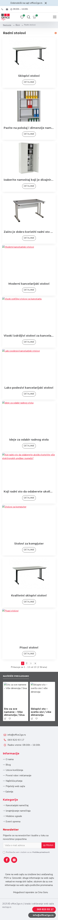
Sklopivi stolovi (29, 75)
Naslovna (7, 25)
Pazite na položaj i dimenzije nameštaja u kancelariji (29, 128)
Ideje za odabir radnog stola (29, 439)
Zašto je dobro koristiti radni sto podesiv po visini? (29, 232)
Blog (18, 25)
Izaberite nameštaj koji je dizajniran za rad (29, 179)
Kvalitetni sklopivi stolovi (29, 595)
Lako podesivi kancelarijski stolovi (28, 387)
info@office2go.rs (17, 734)
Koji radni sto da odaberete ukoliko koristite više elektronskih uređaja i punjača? (29, 491)
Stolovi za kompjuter (29, 543)
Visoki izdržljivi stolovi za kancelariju (29, 335)
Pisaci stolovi (29, 647)
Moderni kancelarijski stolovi (29, 283)
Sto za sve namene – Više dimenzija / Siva (14, 712)
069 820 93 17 (16, 740)
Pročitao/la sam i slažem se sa (28, 852)
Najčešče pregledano (16, 676)
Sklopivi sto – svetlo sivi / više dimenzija (41, 712)
